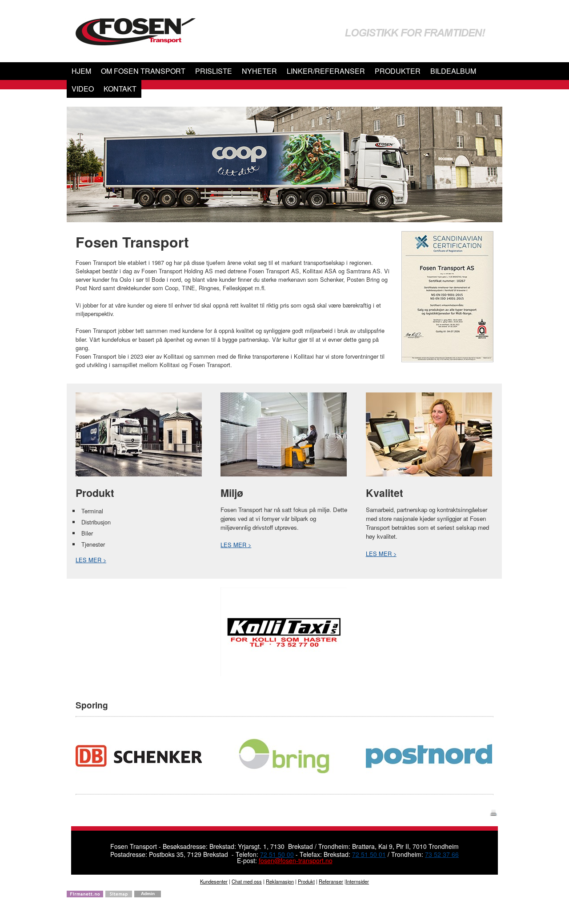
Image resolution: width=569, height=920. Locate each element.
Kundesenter (214, 881)
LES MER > (91, 560)
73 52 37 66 (442, 854)
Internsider (357, 881)
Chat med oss (247, 881)
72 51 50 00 (277, 854)
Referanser (331, 881)
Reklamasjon (280, 881)
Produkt (306, 881)
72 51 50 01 (369, 854)
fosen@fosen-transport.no (296, 860)
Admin (148, 893)
